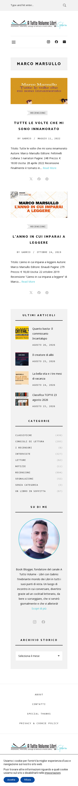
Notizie (39, 466)
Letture (39, 460)
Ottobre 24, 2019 (49, 252)
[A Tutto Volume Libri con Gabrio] (39, 25)
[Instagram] (48, 42)
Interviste (39, 453)
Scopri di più (39, 608)
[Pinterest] (47, 179)
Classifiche (39, 435)
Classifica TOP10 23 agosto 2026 (44, 397)
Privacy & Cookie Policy (39, 723)
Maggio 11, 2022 (49, 138)
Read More (49, 168)
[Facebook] (56, 42)
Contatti (39, 704)
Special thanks (39, 713)
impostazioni (53, 772)
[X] (31, 179)
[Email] (64, 42)
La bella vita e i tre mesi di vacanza (47, 376)
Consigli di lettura (39, 441)
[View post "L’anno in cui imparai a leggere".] (39, 205)
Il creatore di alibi (43, 355)
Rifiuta (27, 779)
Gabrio (24, 138)
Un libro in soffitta (39, 491)
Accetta (11, 779)
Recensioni (38, 112)
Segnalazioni (39, 478)
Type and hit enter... (22, 5)
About (39, 694)
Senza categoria (39, 484)
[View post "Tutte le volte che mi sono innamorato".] (39, 91)
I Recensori (39, 447)
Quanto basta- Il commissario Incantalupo (42, 333)
